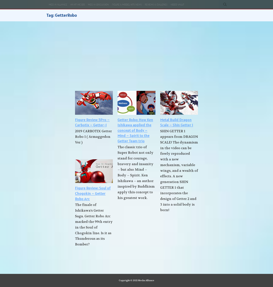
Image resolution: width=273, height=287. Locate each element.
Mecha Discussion (98, 5)
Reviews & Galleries (156, 5)
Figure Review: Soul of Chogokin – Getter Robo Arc (93, 193)
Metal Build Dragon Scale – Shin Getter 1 (176, 122)
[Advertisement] (136, 56)
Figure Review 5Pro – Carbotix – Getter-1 (92, 122)
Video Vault (177, 5)
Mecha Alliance (58, 5)
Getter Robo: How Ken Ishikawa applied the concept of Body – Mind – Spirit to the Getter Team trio (135, 130)
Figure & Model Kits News (127, 5)
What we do (77, 5)
